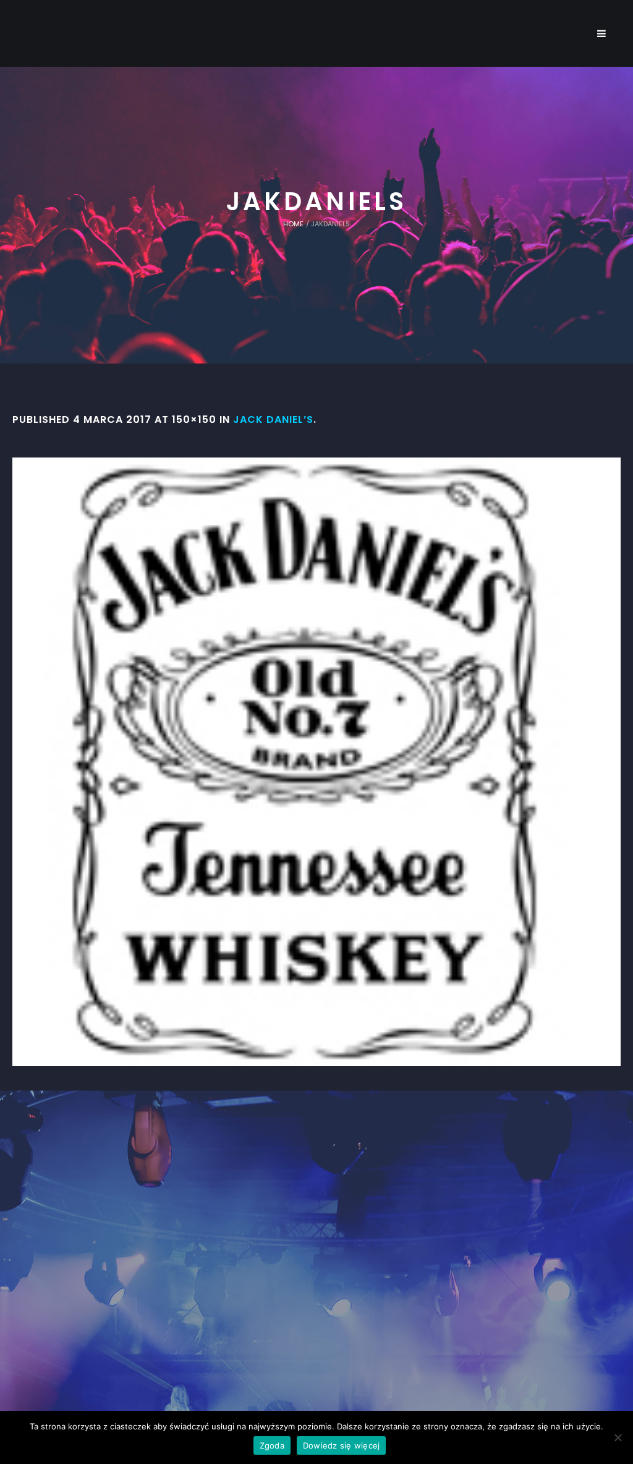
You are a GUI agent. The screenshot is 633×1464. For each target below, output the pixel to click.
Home (293, 224)
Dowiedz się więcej (341, 1445)
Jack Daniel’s (273, 419)
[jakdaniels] (316, 761)
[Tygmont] (317, 1247)
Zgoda (272, 1445)
